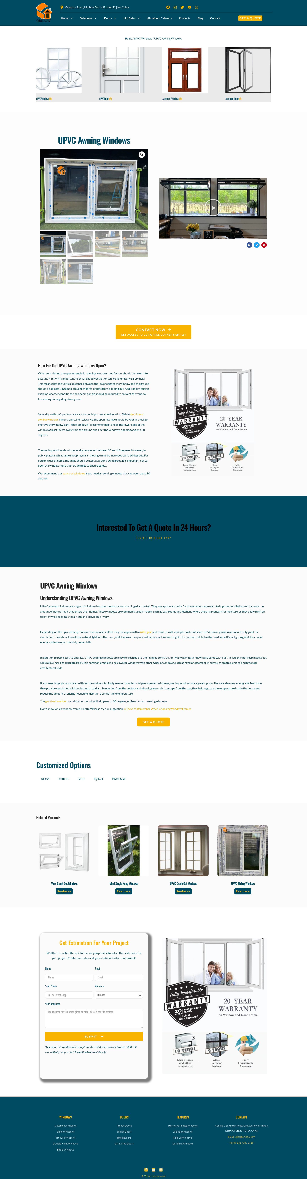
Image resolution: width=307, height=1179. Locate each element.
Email (98, 969)
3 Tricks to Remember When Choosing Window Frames (157, 708)
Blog (200, 18)
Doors (108, 18)
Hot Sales (130, 18)
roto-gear (146, 632)
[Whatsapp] (196, 7)
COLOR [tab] (63, 779)
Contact (215, 18)
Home (65, 18)
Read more (64, 891)
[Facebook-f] (146, 1170)
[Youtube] (153, 1170)
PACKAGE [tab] (118, 779)
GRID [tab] (81, 779)
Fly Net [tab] (98, 779)
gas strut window (55, 701)
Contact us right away (153, 538)
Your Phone (51, 986)
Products (184, 18)
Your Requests (52, 1004)
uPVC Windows (143, 38)
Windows (86, 18)
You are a (99, 986)
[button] (142, 154)
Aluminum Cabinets (159, 18)
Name (48, 969)
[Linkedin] (161, 1170)
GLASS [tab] (45, 779)
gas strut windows (74, 473)
